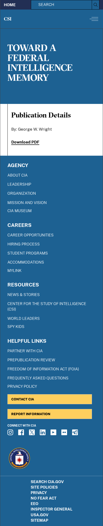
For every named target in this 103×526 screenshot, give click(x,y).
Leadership (19, 184)
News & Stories (23, 294)
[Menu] (94, 19)
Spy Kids (15, 326)
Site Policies (44, 487)
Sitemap (39, 520)
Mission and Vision (27, 202)
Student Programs (27, 253)
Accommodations (25, 262)
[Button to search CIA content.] (95, 4)
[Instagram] (11, 433)
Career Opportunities (30, 235)
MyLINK (14, 270)
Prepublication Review (31, 360)
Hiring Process (23, 244)
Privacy (39, 492)
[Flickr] (65, 433)
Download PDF (25, 142)
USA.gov (39, 515)
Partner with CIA (25, 351)
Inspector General (51, 509)
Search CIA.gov (47, 482)
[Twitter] (32, 433)
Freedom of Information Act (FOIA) (43, 369)
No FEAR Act (44, 498)
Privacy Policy (22, 386)
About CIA (17, 175)
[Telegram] (75, 433)
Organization (21, 193)
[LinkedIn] (43, 433)
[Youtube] (54, 433)
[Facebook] (21, 433)
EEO (34, 503)
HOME (10, 5)
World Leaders (23, 318)
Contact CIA (22, 399)
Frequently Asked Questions (38, 378)
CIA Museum (19, 211)
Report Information (30, 414)
